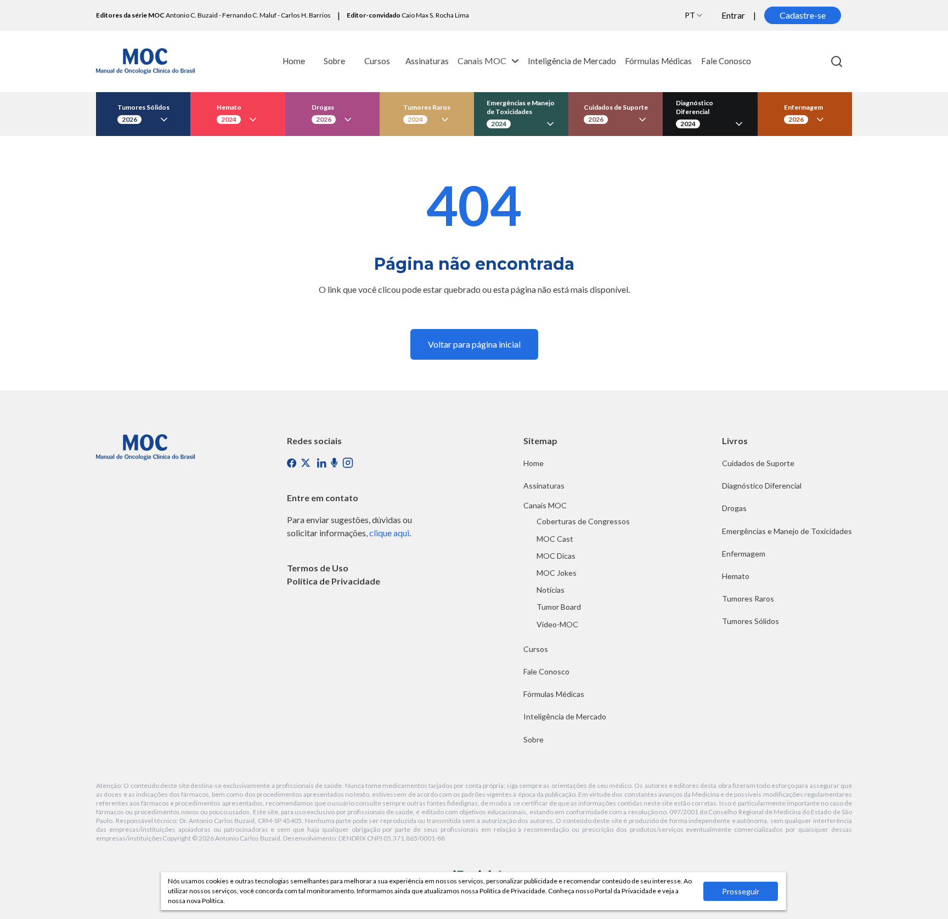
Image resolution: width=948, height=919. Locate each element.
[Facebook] (292, 463)
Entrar (733, 15)
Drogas (734, 508)
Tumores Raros (748, 598)
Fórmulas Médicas (658, 61)
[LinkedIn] (321, 463)
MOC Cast (555, 538)
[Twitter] (306, 463)
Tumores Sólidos (750, 621)
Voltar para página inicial (474, 344)
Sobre (334, 61)
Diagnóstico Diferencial (762, 485)
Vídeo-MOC (557, 624)
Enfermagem (743, 553)
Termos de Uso (317, 568)
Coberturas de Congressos (583, 521)
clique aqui (389, 532)
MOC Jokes (557, 572)
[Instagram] (347, 462)
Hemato (735, 576)
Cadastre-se (803, 15)
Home (294, 61)
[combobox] (694, 15)
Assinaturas (427, 61)
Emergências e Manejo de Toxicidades (787, 531)
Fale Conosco (726, 61)
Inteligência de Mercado (572, 61)
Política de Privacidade (333, 581)
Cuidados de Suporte (758, 463)
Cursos (377, 61)
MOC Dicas (556, 555)
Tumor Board (559, 606)
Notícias (551, 589)
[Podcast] (334, 463)
